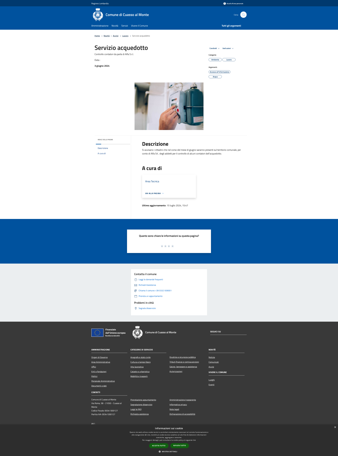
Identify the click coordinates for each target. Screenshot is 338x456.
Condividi (213, 48)
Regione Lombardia (100, 3)
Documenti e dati (99, 385)
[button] (169, 451)
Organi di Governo (99, 357)
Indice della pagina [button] (105, 139)
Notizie (212, 357)
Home (97, 35)
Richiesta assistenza (139, 414)
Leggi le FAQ (136, 409)
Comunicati (214, 362)
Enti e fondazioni (98, 371)
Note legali (174, 409)
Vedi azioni (226, 48)
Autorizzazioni (176, 371)
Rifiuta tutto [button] (179, 445)
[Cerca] (243, 14)
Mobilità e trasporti (139, 376)
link (194, 440)
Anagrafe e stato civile (140, 357)
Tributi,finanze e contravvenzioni (184, 361)
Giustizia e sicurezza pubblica (183, 357)
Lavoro (125, 35)
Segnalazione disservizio (141, 404)
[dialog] (169, 440)
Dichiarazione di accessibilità (182, 414)
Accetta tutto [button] (158, 446)
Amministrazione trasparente (183, 399)
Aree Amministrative (100, 362)
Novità (107, 35)
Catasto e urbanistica (139, 371)
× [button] (335, 427)
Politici (94, 376)
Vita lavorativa (137, 366)
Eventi (211, 384)
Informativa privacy (178, 404)
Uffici (93, 366)
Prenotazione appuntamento (143, 399)
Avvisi (115, 35)
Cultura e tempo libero (140, 362)
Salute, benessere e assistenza (183, 366)
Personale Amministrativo (103, 381)
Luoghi (212, 379)
